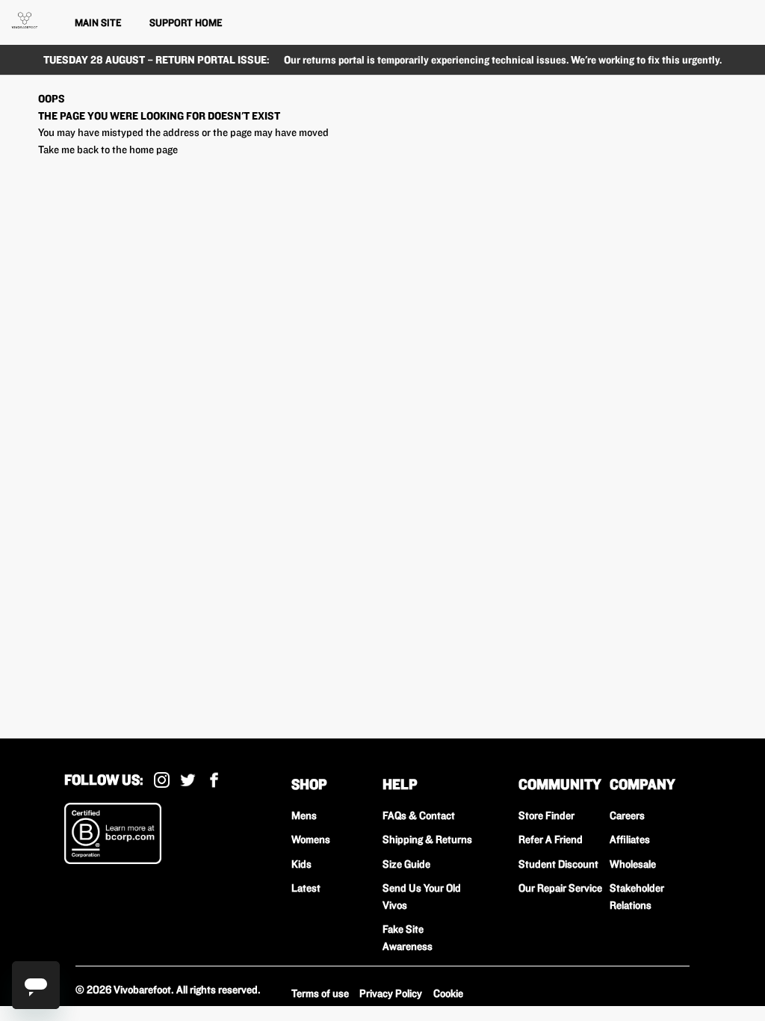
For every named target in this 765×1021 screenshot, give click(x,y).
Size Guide (406, 864)
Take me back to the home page (108, 149)
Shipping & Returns (427, 839)
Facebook (214, 780)
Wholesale (633, 864)
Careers (627, 815)
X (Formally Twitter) (188, 780)
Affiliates (630, 839)
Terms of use (320, 993)
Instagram (162, 780)
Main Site (98, 22)
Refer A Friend (550, 839)
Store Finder (546, 815)
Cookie (448, 993)
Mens (304, 815)
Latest (305, 888)
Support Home (185, 22)
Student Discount (558, 864)
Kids (301, 864)
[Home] (24, 20)
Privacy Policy (390, 993)
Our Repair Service (560, 888)
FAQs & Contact (418, 815)
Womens (310, 839)
